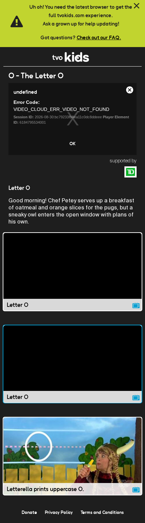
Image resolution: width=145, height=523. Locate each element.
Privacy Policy (59, 512)
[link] (70, 60)
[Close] (137, 6)
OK (72, 143)
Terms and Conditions (102, 512)
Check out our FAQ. (99, 37)
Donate (29, 512)
